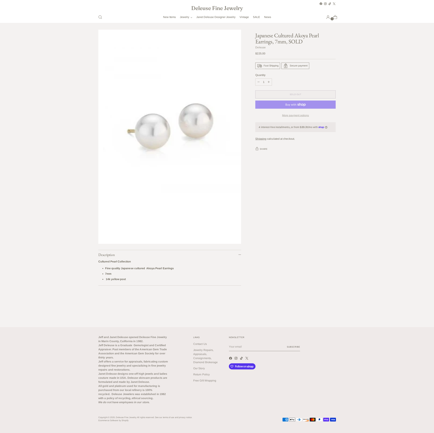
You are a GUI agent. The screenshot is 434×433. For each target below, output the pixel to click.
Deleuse (260, 47)
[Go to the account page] (326, 17)
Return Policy (201, 374)
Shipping (260, 138)
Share (263, 149)
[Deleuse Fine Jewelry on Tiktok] (329, 3)
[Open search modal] (100, 17)
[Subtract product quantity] (258, 82)
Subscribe (293, 347)
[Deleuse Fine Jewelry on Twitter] (334, 3)
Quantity (260, 75)
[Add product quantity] (269, 82)
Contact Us (200, 343)
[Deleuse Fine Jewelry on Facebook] (320, 3)
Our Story (199, 368)
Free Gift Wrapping (204, 380)
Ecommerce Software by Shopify (113, 420)
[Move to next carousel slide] (333, 315)
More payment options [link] (295, 115)
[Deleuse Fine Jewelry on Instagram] (325, 3)
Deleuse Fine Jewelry (126, 417)
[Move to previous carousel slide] (325, 315)
